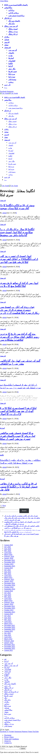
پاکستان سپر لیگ (14, 21)
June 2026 (7, 549)
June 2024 (7, 595)
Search (2, 507)
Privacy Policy (9, 737)
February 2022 (9, 641)
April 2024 (7, 598)
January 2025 (8, 581)
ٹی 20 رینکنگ (12, 34)
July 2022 (7, 633)
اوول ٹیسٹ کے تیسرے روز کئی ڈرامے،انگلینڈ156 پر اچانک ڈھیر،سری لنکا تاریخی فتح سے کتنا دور (19, 259)
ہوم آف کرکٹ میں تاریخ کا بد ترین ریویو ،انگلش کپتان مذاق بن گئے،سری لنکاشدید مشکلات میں (19, 337)
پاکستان (11, 53)
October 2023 (8, 610)
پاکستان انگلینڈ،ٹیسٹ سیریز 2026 (16, 5)
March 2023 (8, 623)
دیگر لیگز (11, 23)
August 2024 (8, 591)
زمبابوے (11, 82)
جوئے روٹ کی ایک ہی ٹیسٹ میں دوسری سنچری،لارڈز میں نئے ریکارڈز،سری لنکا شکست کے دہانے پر (19, 310)
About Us (7, 741)
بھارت (10, 55)
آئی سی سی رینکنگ (11, 26)
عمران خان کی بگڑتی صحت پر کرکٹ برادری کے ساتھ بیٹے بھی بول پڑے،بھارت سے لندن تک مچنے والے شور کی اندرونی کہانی (22, 518)
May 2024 (7, 597)
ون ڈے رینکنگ (13, 31)
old (5, 659)
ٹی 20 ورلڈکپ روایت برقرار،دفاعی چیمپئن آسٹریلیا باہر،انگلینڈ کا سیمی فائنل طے (19, 486)
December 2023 (9, 606)
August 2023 (8, 614)
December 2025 (9, 560)
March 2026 (8, 554)
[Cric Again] (9, 93)
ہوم (5, 87)
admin (4, 213)
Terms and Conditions (11, 739)
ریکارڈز (6, 37)
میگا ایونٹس (8, 7)
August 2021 (8, 650)
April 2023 (7, 621)
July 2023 (7, 616)
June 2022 (7, 635)
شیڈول (6, 39)
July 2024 (7, 593)
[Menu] (1, 184)
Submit (23, 748)
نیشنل (6, 45)
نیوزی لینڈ (11, 76)
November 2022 (9, 627)
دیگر (5, 698)
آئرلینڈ (10, 66)
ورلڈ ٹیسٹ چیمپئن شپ (16, 15)
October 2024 (8, 587)
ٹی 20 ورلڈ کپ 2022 (11, 692)
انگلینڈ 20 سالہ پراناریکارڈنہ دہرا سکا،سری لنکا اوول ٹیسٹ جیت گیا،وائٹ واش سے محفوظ (17, 232)
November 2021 (9, 646)
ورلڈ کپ (11, 10)
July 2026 (7, 547)
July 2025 (7, 570)
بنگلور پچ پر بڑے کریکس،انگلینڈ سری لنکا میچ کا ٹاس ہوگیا (20, 461)
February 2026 (9, 556)
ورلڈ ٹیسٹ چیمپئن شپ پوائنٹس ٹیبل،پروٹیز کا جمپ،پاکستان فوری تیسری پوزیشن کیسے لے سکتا (17, 436)
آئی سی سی (12, 50)
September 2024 (9, 589)
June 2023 (7, 618)
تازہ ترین (7, 84)
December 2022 (9, 625)
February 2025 (9, 579)
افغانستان (11, 61)
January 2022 (8, 643)
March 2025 (8, 577)
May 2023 (7, 620)
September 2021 (9, 648)
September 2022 (9, 629)
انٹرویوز (6, 42)
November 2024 (9, 585)
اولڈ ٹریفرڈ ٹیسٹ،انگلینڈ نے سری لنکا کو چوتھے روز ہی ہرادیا (20, 386)
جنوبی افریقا (12, 71)
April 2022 (7, 637)
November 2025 (9, 562)
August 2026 (8, 545)
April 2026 (7, 553)
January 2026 (8, 558)
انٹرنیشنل (7, 47)
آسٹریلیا (11, 58)
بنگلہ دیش (11, 68)
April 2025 (7, 575)
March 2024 (8, 600)
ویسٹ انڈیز (12, 79)
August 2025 (8, 568)
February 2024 (9, 602)
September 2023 (9, 612)
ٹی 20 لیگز (7, 18)
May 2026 (7, 551)
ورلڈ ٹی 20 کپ (13, 13)
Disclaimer (7, 735)
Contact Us (8, 743)
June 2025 (7, 572)
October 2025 (8, 564)
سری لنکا (11, 74)
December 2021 (9, 644)
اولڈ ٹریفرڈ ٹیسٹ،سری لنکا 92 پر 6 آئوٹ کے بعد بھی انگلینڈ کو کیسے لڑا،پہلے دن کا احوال (18, 411)
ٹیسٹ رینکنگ (13, 29)
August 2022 (8, 631)
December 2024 (9, 583)
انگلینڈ (10, 63)
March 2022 (8, 639)
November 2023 (9, 608)
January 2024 (8, 604)
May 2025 (7, 574)
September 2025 (9, 566)
